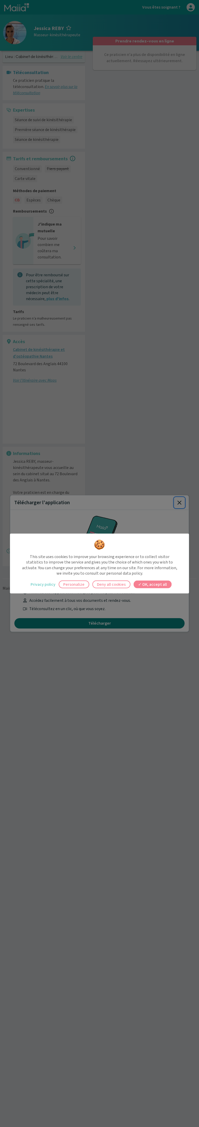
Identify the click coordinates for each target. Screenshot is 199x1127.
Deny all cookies (111, 584)
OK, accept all (154, 584)
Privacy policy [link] (43, 584)
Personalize (73, 584)
